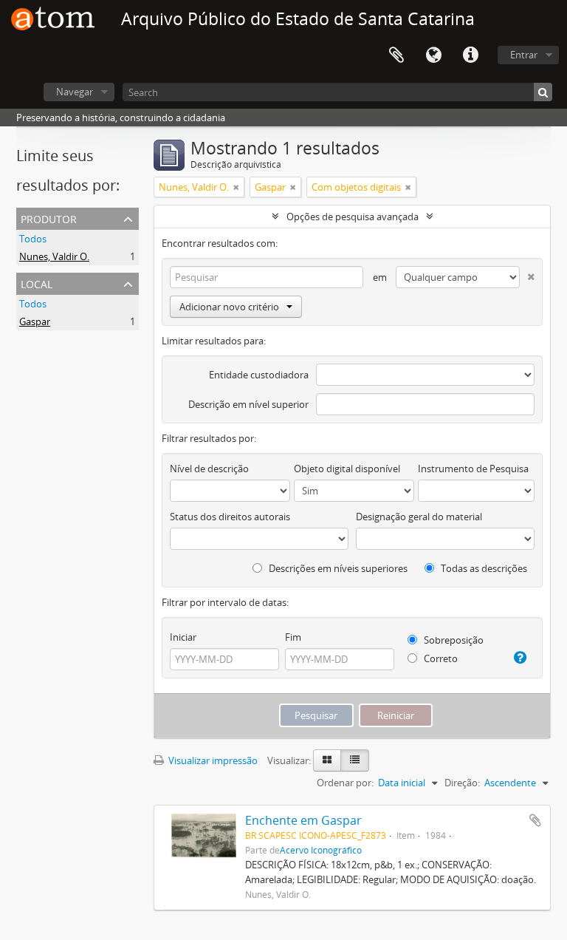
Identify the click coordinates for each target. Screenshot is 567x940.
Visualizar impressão (212, 760)
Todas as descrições (483, 568)
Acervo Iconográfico (321, 850)
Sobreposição (453, 640)
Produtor (49, 218)
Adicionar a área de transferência (535, 820)
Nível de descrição (209, 468)
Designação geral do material (419, 516)
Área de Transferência (396, 55)
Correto (440, 658)
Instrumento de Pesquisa (473, 468)
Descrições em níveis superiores (337, 568)
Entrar (523, 54)
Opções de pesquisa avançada (352, 216)
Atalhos (470, 55)
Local (36, 283)
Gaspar (34, 321)
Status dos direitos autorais (230, 516)
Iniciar (183, 637)
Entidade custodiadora (259, 374)
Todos (33, 238)
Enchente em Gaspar (303, 820)
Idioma (433, 55)
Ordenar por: (345, 782)
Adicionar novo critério (229, 306)
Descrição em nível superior (248, 404)
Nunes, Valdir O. (54, 256)
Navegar (74, 91)
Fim (293, 637)
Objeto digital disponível (347, 468)
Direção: (462, 782)
